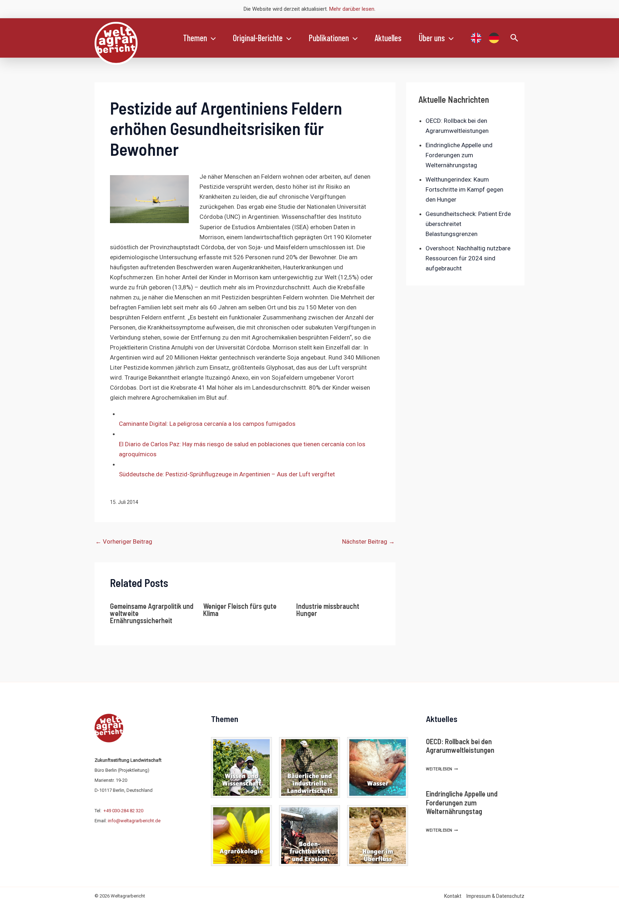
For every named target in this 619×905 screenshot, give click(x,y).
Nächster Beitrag (368, 541)
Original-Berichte (258, 38)
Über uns (432, 38)
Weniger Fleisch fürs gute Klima (240, 609)
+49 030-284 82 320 (123, 810)
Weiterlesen (442, 769)
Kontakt (452, 896)
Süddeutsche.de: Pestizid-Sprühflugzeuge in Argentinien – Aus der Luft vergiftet (227, 474)
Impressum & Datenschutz (495, 896)
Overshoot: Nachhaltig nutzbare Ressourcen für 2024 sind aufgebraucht (468, 258)
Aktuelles (388, 38)
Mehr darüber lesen (351, 9)
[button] (211, 37)
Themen (195, 38)
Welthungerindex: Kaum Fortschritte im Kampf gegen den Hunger (464, 189)
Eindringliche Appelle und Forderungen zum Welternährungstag (459, 155)
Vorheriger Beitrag (123, 541)
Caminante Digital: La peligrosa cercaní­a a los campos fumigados (207, 423)
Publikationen (329, 38)
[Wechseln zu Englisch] (476, 37)
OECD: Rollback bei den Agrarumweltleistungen (460, 745)
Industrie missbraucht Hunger (327, 609)
